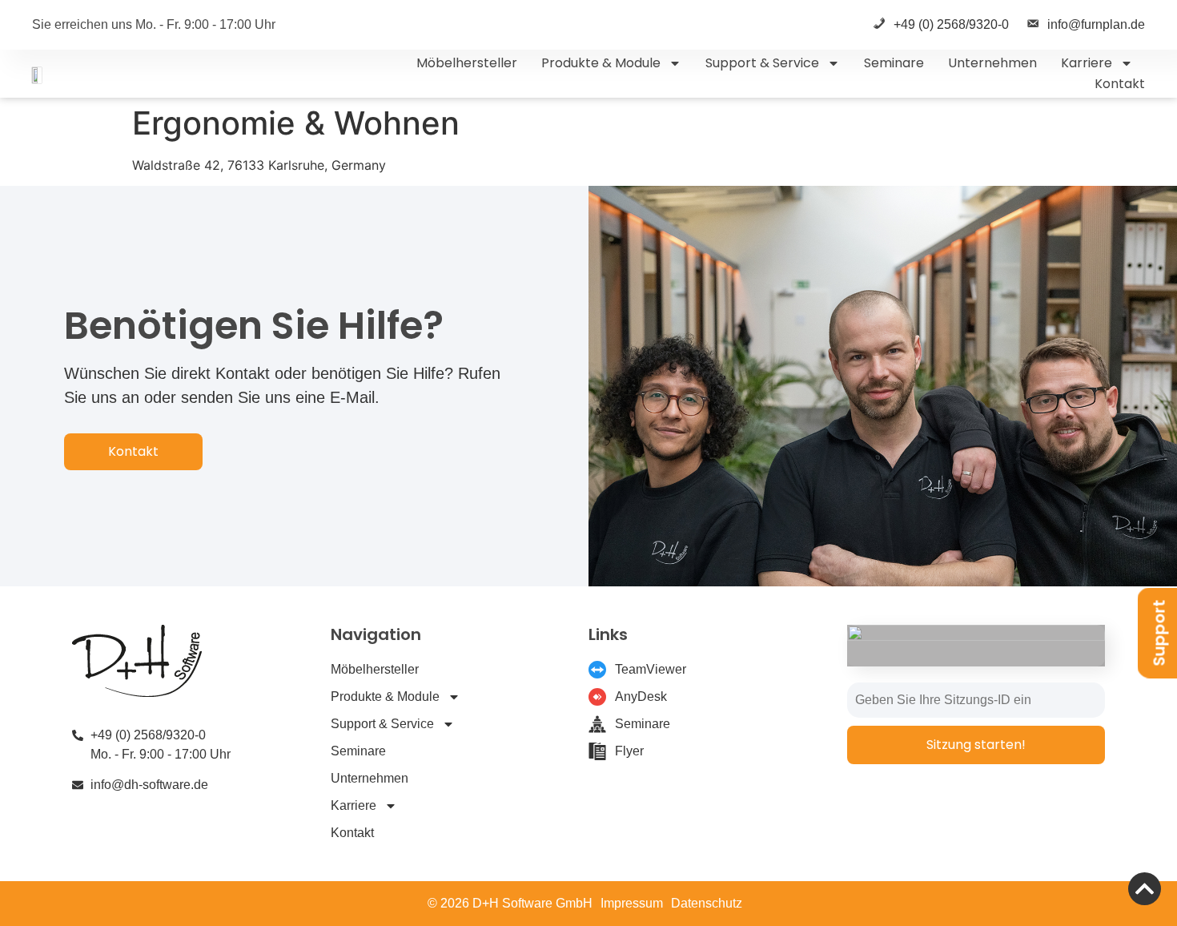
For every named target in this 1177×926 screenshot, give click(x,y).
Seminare (894, 63)
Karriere (1086, 63)
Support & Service (762, 63)
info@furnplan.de (1096, 24)
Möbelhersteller (466, 63)
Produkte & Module (601, 63)
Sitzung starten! (976, 744)
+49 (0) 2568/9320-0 (951, 24)
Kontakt (1120, 83)
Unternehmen (992, 63)
